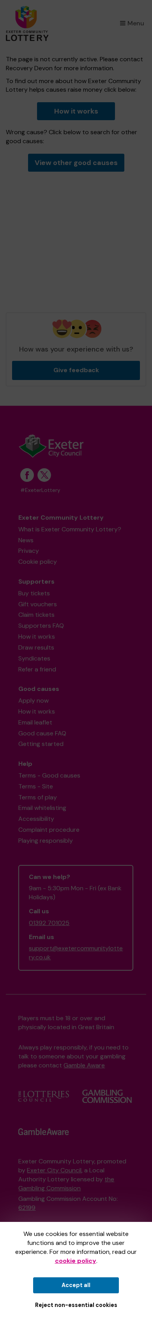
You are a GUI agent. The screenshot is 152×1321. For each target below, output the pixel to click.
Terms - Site (35, 786)
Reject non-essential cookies (76, 1305)
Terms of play (37, 797)
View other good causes (76, 162)
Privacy (28, 551)
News (26, 540)
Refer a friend (37, 669)
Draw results (36, 647)
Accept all (76, 1285)
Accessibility (36, 819)
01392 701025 (49, 923)
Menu (135, 23)
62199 (26, 1208)
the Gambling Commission (66, 1183)
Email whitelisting (42, 808)
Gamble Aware (84, 1065)
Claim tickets (36, 615)
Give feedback (76, 370)
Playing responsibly (45, 840)
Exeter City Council (54, 1170)
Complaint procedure (49, 830)
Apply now (33, 700)
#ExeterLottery (40, 490)
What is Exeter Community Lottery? (69, 529)
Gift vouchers (37, 604)
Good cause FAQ (42, 733)
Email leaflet (35, 722)
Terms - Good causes (49, 775)
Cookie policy (37, 562)
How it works (76, 111)
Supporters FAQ (41, 625)
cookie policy (75, 1261)
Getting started (41, 744)
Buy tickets (34, 593)
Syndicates (34, 658)
